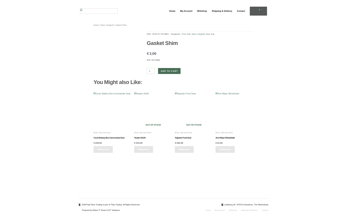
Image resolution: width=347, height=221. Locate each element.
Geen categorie (107, 25)
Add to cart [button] (103, 149)
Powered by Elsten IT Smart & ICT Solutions (101, 210)
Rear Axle (210, 34)
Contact (241, 11)
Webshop (202, 11)
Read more (143, 149)
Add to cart (169, 71)
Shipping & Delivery (222, 11)
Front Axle (186, 34)
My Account (186, 11)
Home (172, 11)
